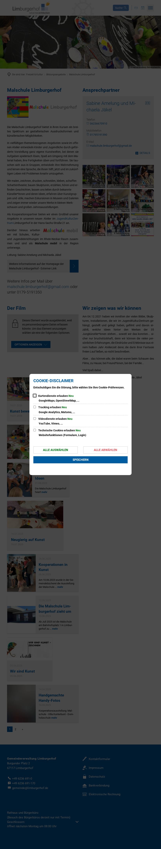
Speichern (81, 460)
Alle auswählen (55, 450)
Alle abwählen (105, 450)
